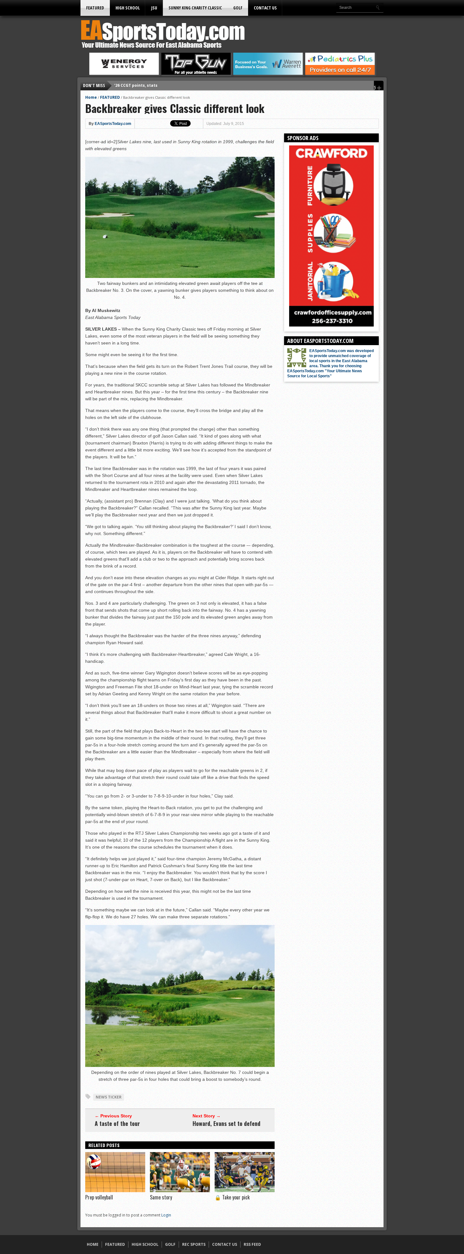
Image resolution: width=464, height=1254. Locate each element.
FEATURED (95, 8)
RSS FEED (252, 1244)
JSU (154, 8)
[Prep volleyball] (115, 1190)
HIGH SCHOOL (128, 8)
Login (166, 1215)
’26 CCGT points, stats (136, 85)
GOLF (237, 8)
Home (91, 97)
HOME (92, 1244)
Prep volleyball (99, 1197)
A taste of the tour (117, 1123)
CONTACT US (265, 8)
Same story (161, 1197)
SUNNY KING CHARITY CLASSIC (195, 8)
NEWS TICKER (109, 1097)
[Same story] (180, 1190)
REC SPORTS (193, 1244)
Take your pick (232, 1197)
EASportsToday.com (113, 123)
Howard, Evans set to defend (226, 1123)
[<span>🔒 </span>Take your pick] (245, 1190)
